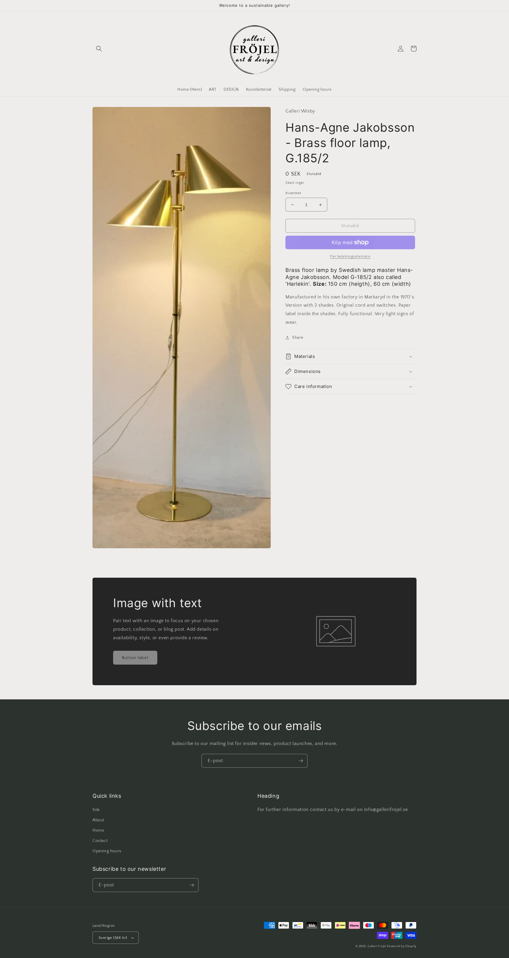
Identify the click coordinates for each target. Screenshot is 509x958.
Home (98, 830)
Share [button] (297, 337)
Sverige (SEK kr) (113, 938)
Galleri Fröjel (377, 946)
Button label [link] (135, 657)
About (98, 820)
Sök (96, 809)
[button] (98, 48)
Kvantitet (293, 193)
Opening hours (106, 851)
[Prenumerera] (300, 761)
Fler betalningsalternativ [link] (350, 256)
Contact (100, 840)
